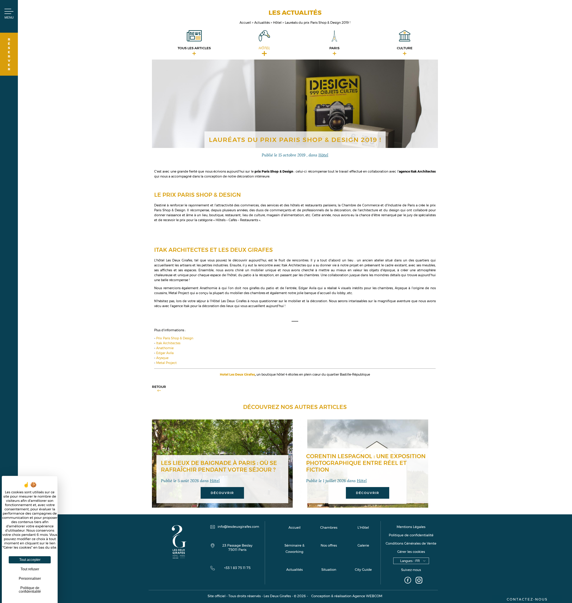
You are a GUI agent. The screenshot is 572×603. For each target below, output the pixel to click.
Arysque (162, 358)
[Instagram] (419, 580)
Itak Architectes (168, 343)
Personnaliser (30, 578)
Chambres (328, 527)
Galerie (363, 545)
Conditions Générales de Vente (411, 543)
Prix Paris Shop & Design (174, 338)
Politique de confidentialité (411, 535)
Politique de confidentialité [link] (30, 589)
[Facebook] (407, 580)
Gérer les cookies (411, 552)
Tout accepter (29, 560)
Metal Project (166, 363)
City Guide (363, 569)
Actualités (262, 23)
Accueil (246, 23)
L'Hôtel (363, 527)
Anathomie (165, 348)
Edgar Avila (165, 353)
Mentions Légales (411, 527)
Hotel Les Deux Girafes (237, 374)
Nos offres (329, 545)
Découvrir (222, 493)
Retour (159, 387)
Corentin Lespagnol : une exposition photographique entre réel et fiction (366, 463)
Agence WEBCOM (367, 596)
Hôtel (277, 23)
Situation (328, 569)
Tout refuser (30, 569)
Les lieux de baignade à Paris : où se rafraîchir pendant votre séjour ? (219, 466)
